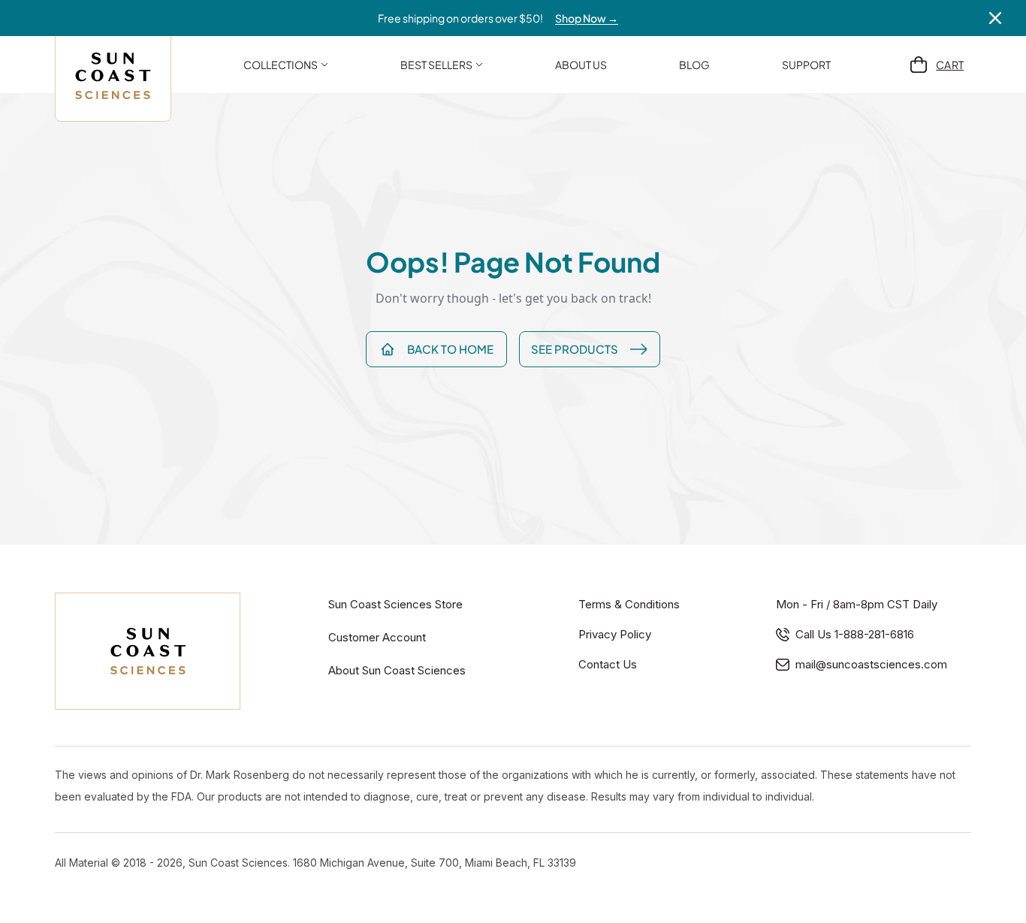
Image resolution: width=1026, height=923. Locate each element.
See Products (574, 349)
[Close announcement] (995, 18)
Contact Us (607, 664)
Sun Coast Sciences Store (395, 604)
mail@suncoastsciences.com (871, 664)
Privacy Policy (614, 634)
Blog (694, 64)
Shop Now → (586, 18)
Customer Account (377, 637)
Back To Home (450, 349)
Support (806, 64)
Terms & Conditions (629, 604)
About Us (581, 64)
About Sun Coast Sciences (397, 670)
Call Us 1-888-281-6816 (854, 634)
